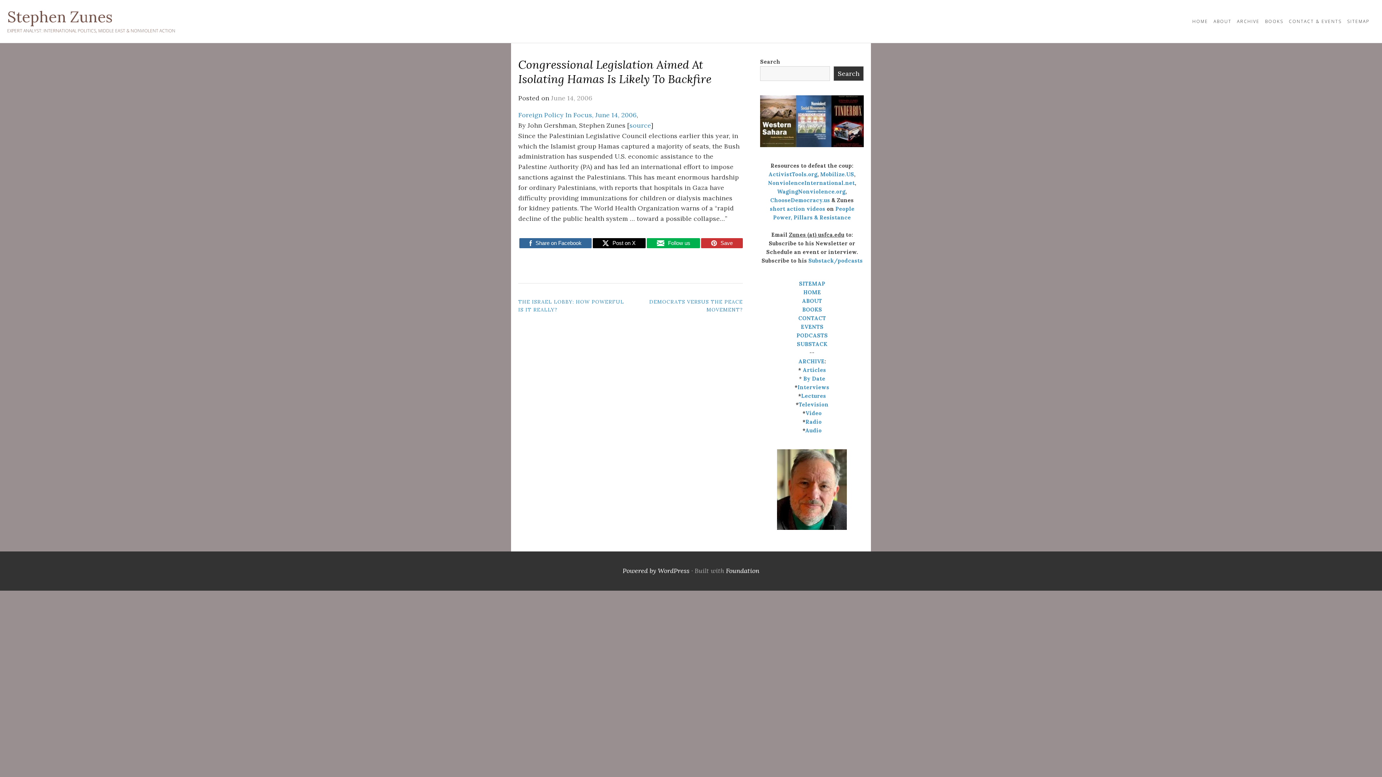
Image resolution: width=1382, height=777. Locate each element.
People (844, 208)
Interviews (813, 387)
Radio (813, 421)
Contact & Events (1315, 21)
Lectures (813, 395)
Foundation (742, 571)
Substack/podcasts (835, 260)
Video (813, 413)
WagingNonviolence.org (811, 191)
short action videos (797, 208)
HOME (1200, 21)
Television (813, 404)
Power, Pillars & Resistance (812, 217)
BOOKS (812, 309)
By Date (814, 378)
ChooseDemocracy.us (800, 200)
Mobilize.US (837, 174)
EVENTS (812, 326)
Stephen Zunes (60, 17)
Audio (813, 430)
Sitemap (1358, 21)
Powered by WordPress (656, 571)
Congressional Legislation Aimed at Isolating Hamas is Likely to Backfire (615, 71)
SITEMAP (812, 283)
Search (770, 61)
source (640, 125)
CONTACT (812, 318)
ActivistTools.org (792, 174)
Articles (814, 370)
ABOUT (812, 300)
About (1223, 21)
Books (1274, 21)
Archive (1248, 21)
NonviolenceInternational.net (811, 183)
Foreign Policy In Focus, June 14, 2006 (577, 115)
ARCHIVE (811, 361)
